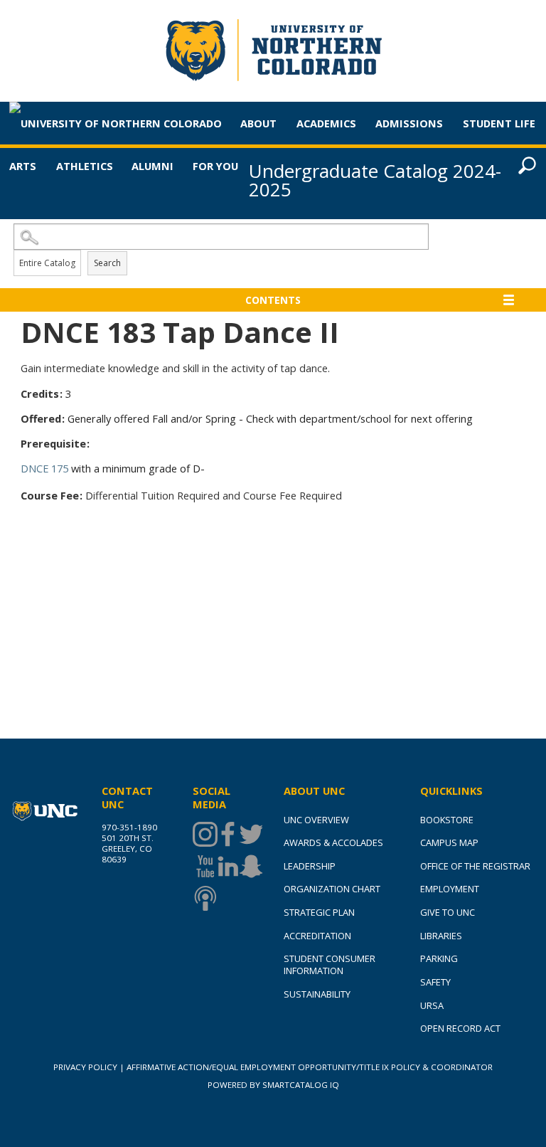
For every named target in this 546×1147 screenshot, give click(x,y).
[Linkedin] (226, 866)
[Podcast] (204, 898)
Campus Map (449, 842)
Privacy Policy (85, 1067)
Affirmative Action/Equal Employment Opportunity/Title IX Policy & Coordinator (310, 1067)
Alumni (152, 166)
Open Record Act (460, 1028)
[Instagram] (204, 834)
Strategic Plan (319, 912)
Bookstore (446, 819)
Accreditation (317, 935)
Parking (439, 958)
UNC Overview (316, 819)
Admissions (409, 123)
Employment (449, 888)
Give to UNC (447, 912)
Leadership (310, 866)
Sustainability (317, 994)
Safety (435, 982)
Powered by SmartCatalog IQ (273, 1084)
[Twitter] (250, 834)
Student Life (499, 123)
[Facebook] (226, 834)
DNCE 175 (44, 468)
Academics (326, 123)
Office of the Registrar (475, 866)
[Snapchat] (250, 866)
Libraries (441, 935)
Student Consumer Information (329, 964)
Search (107, 263)
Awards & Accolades (333, 842)
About (258, 123)
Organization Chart (332, 888)
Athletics (84, 166)
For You (215, 166)
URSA (432, 1005)
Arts (22, 166)
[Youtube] (204, 866)
